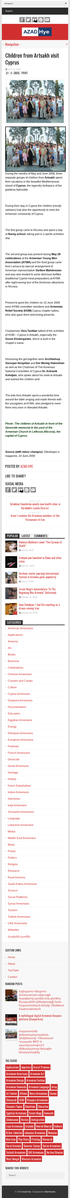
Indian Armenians (18, 792)
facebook (22, 19)
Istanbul (29, 1126)
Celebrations (15, 667)
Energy (12, 726)
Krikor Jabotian (14, 1133)
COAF (21, 1100)
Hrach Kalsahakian (19, 785)
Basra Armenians (38, 1093)
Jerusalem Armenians (21, 811)
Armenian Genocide (16, 1087)
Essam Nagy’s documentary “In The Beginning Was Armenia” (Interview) (37, 591)
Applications (15, 634)
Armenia (13, 641)
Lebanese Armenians (20, 825)
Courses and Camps (20, 680)
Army (54, 1087)
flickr (34, 19)
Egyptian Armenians (20, 720)
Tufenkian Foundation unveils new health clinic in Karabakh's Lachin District (35, 506)
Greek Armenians (18, 766)
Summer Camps (32, 1146)
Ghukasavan (12, 1120)
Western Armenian (31, 1159)
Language (14, 818)
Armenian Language (39, 1087)
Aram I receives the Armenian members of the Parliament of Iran (35, 518)
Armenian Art (37, 1074)
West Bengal (12, 1159)
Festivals (13, 746)
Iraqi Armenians (17, 805)
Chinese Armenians (20, 674)
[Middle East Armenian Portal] (37, 33)
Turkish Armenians (19, 916)
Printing (35, 1139)
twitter (28, 19)
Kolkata (58, 1126)
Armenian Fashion (35, 1080)
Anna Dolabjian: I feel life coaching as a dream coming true (39, 606)
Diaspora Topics (14, 1107)
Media (11, 831)
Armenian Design (15, 1080)
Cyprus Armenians (19, 693)
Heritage (13, 772)
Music (11, 844)
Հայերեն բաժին (19, 936)
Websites (13, 929)
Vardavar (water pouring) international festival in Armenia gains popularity (39, 575)
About (11, 963)
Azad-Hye (26, 466)
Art (9, 648)
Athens (23, 1093)
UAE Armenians (17, 923)
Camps (53, 1093)
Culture (12, 687)
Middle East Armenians (22, 838)
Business (13, 661)
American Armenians (20, 628)
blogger (41, 19)
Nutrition (11, 1139)
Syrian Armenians (18, 903)
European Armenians (20, 739)
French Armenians (19, 752)
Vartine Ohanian (54, 1152)
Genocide (14, 759)
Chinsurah (11, 1100)
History (12, 779)
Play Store (23, 1139)
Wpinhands (50, 1192)
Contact (12, 976)
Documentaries (17, 707)
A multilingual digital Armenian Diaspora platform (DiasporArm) (40, 1017)
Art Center (11, 1093)
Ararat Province (41, 1067)
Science (13, 890)
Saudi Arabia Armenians (22, 884)
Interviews (14, 798)
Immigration (37, 1120)
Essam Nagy (35, 1113)
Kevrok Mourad (44, 1126)
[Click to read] (11, 546)
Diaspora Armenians (20, 700)
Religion (13, 864)
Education (14, 713)
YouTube (13, 970)
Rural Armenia (16, 877)
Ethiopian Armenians (20, 733)
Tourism (12, 910)
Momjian (52, 1133)
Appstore (26, 1067)
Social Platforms (18, 897)
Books (11, 654)
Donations (30, 1107)
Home (11, 957)
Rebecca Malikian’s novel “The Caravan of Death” (40, 544)
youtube (47, 19)
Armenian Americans (17, 1074)
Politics (12, 857)
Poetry (12, 851)
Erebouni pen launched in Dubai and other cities (40, 559)
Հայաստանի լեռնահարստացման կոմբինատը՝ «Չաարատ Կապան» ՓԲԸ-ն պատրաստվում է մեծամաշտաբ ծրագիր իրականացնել (36, 1041)
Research (14, 870)
